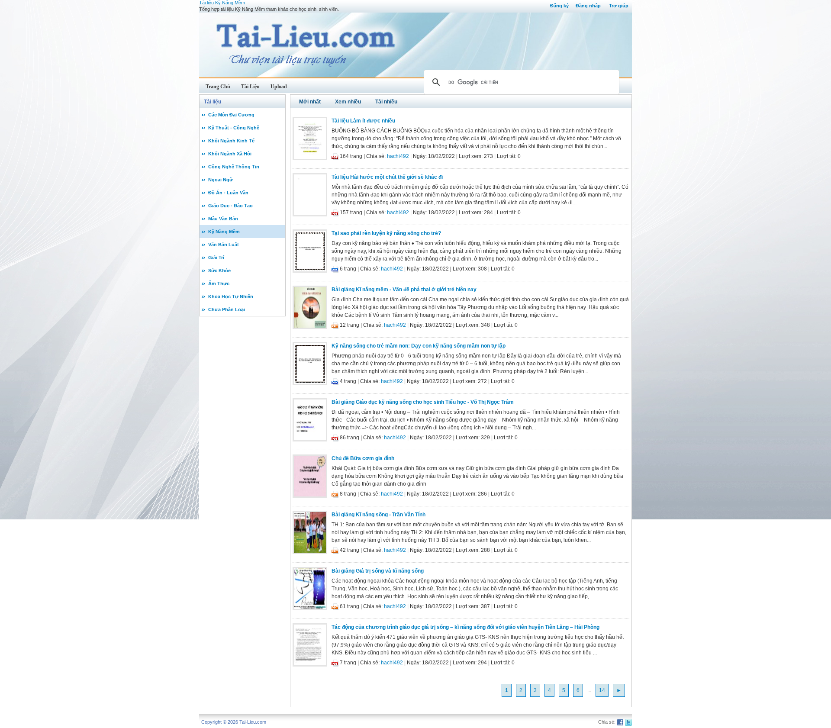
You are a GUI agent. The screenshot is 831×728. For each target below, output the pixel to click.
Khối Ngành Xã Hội (229, 153)
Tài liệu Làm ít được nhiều (363, 121)
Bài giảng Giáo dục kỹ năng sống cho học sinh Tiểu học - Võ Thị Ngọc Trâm (423, 402)
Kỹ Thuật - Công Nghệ (233, 127)
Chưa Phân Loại (226, 309)
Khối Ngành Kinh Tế (231, 140)
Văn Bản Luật (223, 244)
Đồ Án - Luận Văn (228, 192)
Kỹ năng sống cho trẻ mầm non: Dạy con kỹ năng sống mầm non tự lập (419, 346)
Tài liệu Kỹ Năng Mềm (222, 2)
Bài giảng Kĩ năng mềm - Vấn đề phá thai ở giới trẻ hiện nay (404, 290)
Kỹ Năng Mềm (224, 231)
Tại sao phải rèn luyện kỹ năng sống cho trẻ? (386, 233)
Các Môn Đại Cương (231, 114)
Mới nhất (310, 102)
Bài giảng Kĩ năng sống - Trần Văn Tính (378, 515)
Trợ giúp (618, 5)
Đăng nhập (588, 5)
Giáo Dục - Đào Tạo (230, 205)
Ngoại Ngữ (220, 179)
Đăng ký (559, 5)
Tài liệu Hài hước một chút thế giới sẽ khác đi (387, 177)
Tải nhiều (386, 102)
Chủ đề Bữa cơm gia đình (363, 458)
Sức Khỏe (219, 270)
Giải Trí (216, 257)
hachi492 (398, 156)
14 (602, 690)
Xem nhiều (348, 102)
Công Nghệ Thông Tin (233, 166)
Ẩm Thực (218, 283)
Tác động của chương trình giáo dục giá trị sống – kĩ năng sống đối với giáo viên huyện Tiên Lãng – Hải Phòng (465, 627)
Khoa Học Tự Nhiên (230, 296)
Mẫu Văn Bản (223, 218)
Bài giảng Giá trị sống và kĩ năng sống (378, 571)
